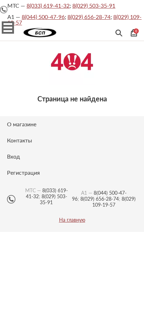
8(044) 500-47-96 (43, 16)
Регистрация (23, 172)
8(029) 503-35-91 (93, 5)
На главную (72, 220)
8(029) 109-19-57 (114, 202)
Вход (13, 156)
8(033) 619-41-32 (48, 5)
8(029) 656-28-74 (88, 16)
